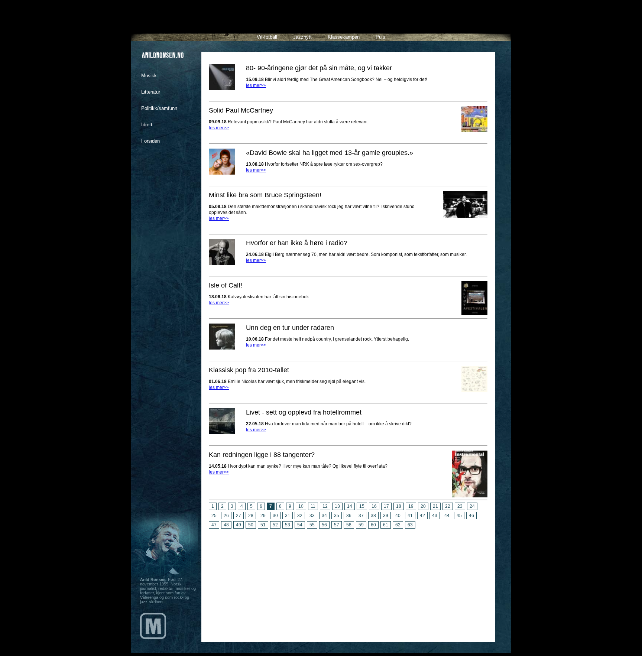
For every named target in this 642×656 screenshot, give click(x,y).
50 (250, 524)
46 (471, 515)
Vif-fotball (267, 37)
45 (459, 515)
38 (373, 515)
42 (422, 515)
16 (374, 506)
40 (398, 515)
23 (460, 506)
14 (349, 506)
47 (214, 524)
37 (361, 515)
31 (287, 515)
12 (325, 506)
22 (447, 506)
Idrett (146, 124)
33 (312, 515)
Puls (380, 37)
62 (398, 524)
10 (301, 506)
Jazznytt (302, 37)
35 (336, 515)
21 (435, 506)
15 (361, 506)
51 (263, 524)
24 (472, 506)
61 (385, 524)
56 (324, 524)
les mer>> (256, 85)
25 (214, 515)
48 (226, 524)
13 (337, 506)
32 (299, 515)
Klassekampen (344, 37)
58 (348, 524)
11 (313, 506)
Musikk (149, 75)
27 (238, 515)
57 (336, 524)
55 (312, 524)
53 (287, 524)
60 (373, 524)
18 (398, 506)
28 (250, 515)
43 (434, 515)
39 (385, 515)
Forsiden (150, 141)
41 (410, 515)
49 (238, 524)
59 (361, 524)
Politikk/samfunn (159, 108)
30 (275, 515)
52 (275, 524)
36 (348, 515)
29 (263, 515)
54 (299, 524)
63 (410, 524)
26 (226, 515)
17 (386, 506)
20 (423, 506)
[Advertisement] (348, 582)
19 (411, 506)
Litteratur (150, 92)
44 (447, 515)
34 (324, 515)
